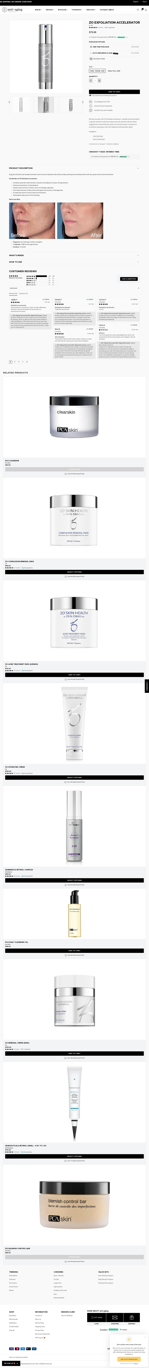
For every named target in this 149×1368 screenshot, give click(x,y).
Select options (74, 572)
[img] (27, 302)
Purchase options (97, 42)
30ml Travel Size (97, 71)
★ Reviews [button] (147, 686)
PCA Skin (7, 463)
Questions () (23, 293)
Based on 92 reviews (15, 278)
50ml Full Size (114, 71)
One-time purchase (101, 47)
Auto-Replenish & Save (105, 53)
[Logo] (12, 9)
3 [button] (18, 361)
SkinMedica (8, 872)
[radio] (91, 47)
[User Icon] (146, 10)
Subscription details (99, 59)
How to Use (15, 262)
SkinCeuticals (9, 1148)
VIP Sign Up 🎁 (9, 1363)
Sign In (145, 1)
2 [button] (14, 361)
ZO (92, 25)
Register (136, 1)
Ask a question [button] (129, 279)
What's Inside (16, 255)
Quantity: (93, 76)
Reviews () (13, 293)
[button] (93, 27)
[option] (46, 57)
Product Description (21, 168)
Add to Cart (74, 675)
